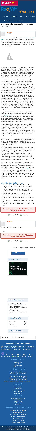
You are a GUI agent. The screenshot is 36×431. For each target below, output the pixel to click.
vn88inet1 (16, 304)
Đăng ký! (18, 253)
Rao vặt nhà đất (18, 388)
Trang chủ (5, 16)
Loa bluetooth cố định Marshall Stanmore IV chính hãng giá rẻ (18, 189)
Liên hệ (23, 429)
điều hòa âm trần (9, 115)
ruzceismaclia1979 (13, 310)
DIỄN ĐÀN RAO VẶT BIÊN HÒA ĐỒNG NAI (17, 343)
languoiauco (11, 309)
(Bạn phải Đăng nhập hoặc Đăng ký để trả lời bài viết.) (25, 247)
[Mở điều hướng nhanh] (33, 337)
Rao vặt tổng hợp (18, 387)
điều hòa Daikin (26, 168)
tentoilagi (9, 32)
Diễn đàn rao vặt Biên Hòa (15, 426)
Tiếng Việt (8, 429)
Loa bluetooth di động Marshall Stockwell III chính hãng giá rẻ (18, 196)
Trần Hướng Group (18, 402)
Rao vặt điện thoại (18, 391)
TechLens (24, 307)
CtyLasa (17, 309)
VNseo (22, 306)
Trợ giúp (28, 429)
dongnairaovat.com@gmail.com (19, 414)
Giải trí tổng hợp (18, 393)
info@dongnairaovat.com (19, 412)
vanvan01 (11, 304)
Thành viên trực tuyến (16, 300)
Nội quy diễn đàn (18, 363)
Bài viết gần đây (18, 20)
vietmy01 (11, 306)
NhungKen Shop (18, 401)
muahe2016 (10, 221)
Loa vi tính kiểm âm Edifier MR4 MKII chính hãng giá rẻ (16, 185)
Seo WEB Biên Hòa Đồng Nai (18, 398)
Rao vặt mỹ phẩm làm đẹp (18, 390)
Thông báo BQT (18, 362)
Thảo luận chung (18, 366)
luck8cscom (19, 307)
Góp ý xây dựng (18, 365)
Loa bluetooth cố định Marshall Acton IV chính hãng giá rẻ (17, 193)
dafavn (10, 303)
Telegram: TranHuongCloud (18, 422)
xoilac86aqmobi (23, 304)
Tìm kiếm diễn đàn (7, 20)
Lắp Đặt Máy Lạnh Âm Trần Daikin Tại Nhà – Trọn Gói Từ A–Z (18, 203)
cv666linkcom (12, 307)
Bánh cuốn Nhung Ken (18, 399)
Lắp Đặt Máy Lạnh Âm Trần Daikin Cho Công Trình (15, 194)
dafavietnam (15, 303)
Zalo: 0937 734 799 (19, 420)
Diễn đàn (14, 16)
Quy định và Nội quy (16, 429)
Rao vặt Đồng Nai (19, 418)
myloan (20, 303)
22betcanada (17, 306)
